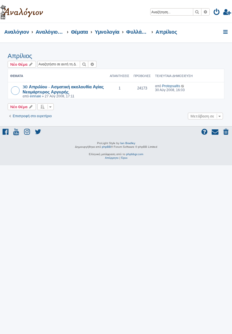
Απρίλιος (20, 55)
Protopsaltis (171, 86)
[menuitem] (216, 12)
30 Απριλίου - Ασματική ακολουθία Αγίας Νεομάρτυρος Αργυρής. (63, 89)
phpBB (106, 146)
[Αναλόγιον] (21, 11)
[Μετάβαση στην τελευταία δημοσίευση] (183, 86)
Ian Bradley (127, 143)
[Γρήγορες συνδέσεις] (226, 32)
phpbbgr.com (134, 154)
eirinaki (35, 96)
